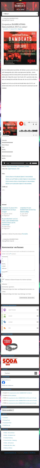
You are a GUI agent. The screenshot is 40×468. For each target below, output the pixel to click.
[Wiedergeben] (4, 163)
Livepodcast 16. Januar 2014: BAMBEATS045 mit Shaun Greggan (9, 210)
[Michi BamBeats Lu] (3, 383)
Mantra (26, 453)
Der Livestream (12, 395)
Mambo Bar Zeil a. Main (9, 445)
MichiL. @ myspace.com (9, 435)
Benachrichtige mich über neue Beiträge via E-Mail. (17, 294)
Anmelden (5, 417)
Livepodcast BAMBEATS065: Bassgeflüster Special (10, 19)
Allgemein (20, 29)
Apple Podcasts (12, 169)
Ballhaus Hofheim (8, 447)
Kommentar (3, 258)
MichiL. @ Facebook (8, 442)
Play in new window (12, 166)
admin (6, 29)
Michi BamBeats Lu (6, 379)
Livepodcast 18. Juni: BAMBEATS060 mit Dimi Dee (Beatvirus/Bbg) (28, 210)
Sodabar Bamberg (8, 437)
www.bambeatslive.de (10, 453)
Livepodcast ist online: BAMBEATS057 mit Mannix (20, 392)
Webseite (3, 284)
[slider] (34, 163)
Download (21, 166)
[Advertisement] (20, 104)
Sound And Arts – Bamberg (10, 440)
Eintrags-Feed (6, 420)
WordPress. (33, 453)
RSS (18, 169)
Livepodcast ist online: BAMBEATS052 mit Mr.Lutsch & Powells (22, 398)
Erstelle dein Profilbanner (7, 385)
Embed (27, 166)
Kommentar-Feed (7, 422)
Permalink (25, 234)
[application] (20, 163)
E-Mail (3, 279)
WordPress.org (6, 425)
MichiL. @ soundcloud (9, 432)
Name (3, 273)
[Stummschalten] (30, 163)
